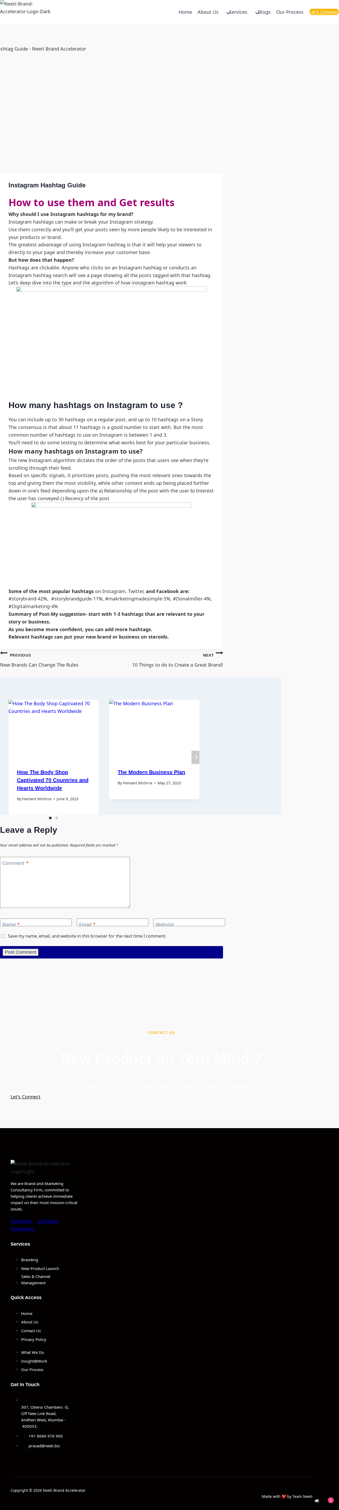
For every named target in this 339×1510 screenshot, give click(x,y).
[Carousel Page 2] (56, 818)
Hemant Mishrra (36, 798)
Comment (15, 863)
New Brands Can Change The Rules (39, 660)
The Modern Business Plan (151, 772)
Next (195, 757)
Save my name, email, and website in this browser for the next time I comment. (87, 936)
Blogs (264, 12)
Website (165, 925)
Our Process (290, 12)
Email (87, 925)
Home (185, 12)
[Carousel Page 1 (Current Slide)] (50, 818)
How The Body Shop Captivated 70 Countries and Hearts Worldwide (52, 780)
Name (11, 925)
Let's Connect (324, 12)
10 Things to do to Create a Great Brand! (177, 660)
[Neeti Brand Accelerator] (26, 12)
